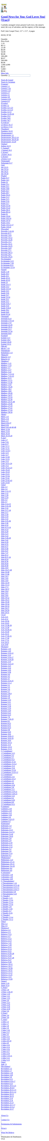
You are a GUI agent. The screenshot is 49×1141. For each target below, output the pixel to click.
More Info (5, 73)
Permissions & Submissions (11, 1124)
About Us (4, 1115)
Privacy (4, 1128)
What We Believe (7, 1133)
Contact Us (5, 1120)
